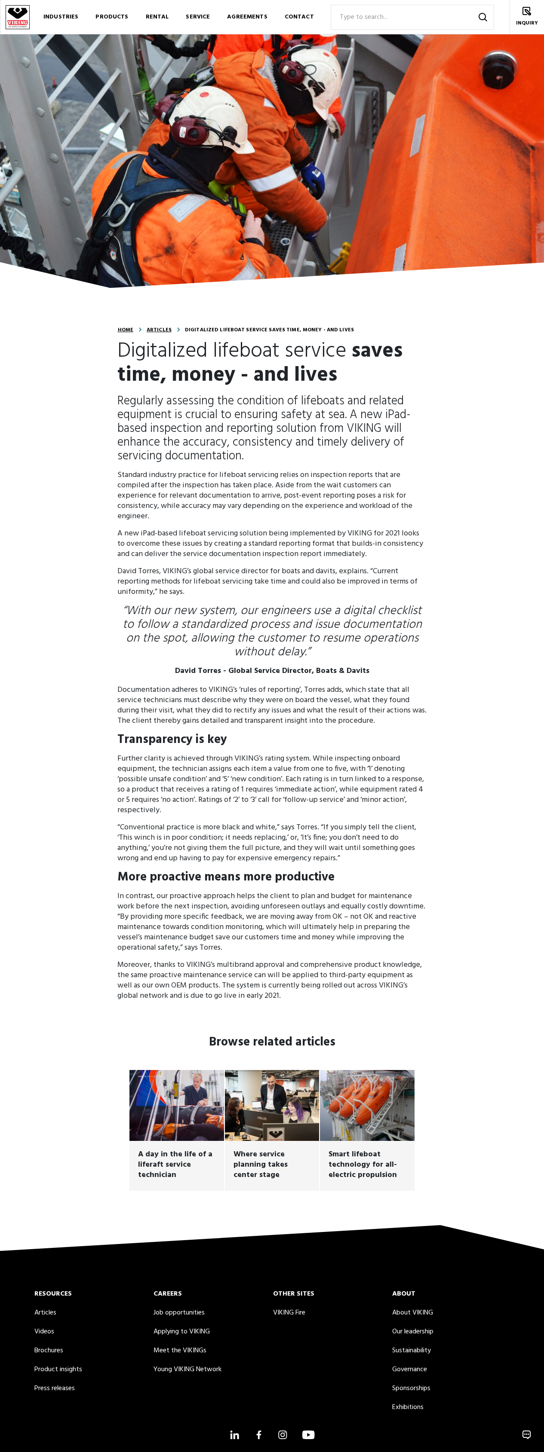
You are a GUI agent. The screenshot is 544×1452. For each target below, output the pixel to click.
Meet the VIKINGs (180, 1350)
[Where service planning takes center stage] (272, 1130)
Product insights (58, 1369)
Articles (159, 330)
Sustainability (411, 1350)
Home (125, 330)
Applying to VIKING (182, 1331)
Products (111, 17)
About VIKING (412, 1312)
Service (198, 17)
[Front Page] (17, 17)
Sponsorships (411, 1388)
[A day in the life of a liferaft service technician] (176, 1130)
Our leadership (412, 1331)
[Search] (483, 17)
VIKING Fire (289, 1312)
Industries (60, 17)
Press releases (54, 1388)
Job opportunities (179, 1312)
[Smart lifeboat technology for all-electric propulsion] (367, 1130)
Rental (157, 17)
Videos (44, 1331)
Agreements (247, 17)
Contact (299, 17)
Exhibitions (408, 1407)
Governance (409, 1369)
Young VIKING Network (187, 1369)
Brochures (48, 1350)
